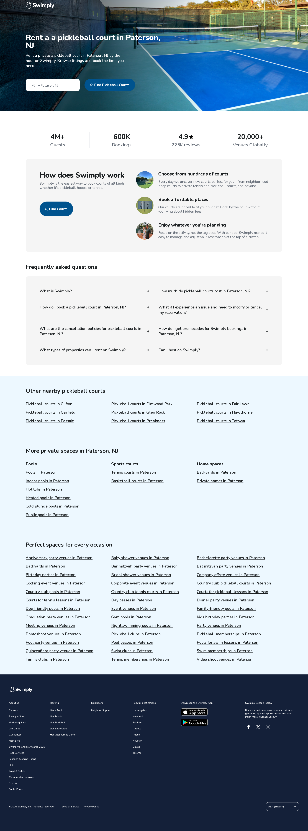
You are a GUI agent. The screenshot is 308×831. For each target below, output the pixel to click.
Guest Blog (15, 734)
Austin (136, 734)
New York (138, 716)
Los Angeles (140, 710)
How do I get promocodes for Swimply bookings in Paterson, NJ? (203, 331)
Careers (13, 710)
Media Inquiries (17, 722)
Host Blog (14, 740)
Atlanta (137, 728)
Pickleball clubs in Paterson (136, 634)
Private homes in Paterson (220, 481)
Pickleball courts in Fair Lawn (223, 404)
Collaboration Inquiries (21, 777)
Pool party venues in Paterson (52, 642)
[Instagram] (268, 727)
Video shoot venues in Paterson (224, 659)
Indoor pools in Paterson (47, 481)
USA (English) (276, 806)
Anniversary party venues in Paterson (59, 558)
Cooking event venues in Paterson (56, 583)
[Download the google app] (194, 722)
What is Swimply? (56, 291)
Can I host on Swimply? (179, 350)
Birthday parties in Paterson (51, 575)
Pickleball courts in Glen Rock (138, 412)
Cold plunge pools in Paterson (52, 506)
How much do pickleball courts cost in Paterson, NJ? (204, 291)
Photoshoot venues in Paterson (53, 634)
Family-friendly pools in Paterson (226, 608)
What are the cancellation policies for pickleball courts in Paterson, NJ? (90, 331)
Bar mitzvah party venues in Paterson (144, 566)
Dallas (136, 747)
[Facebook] (248, 727)
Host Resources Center (63, 734)
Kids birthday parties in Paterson (226, 617)
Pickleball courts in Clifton (49, 404)
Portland (137, 722)
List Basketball (58, 728)
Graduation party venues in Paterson (58, 617)
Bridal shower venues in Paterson (141, 575)
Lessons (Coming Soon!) (22, 759)
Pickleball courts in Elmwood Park (142, 404)
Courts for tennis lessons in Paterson (58, 600)
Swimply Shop (17, 716)
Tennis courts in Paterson (133, 472)
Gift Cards (14, 728)
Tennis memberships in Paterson (140, 659)
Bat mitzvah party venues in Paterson (230, 566)
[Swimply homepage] (154, 5)
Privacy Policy (91, 806)
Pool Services (16, 753)
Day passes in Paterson (131, 600)
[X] (258, 727)
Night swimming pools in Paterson (142, 625)
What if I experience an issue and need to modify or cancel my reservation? (210, 310)
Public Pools (16, 789)
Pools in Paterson (41, 472)
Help (11, 765)
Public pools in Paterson (47, 515)
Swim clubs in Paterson (132, 651)
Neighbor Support (101, 710)
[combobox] (53, 85)
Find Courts (58, 209)
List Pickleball (58, 722)
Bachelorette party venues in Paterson (231, 558)
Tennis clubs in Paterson (47, 659)
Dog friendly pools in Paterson (53, 608)
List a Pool (56, 710)
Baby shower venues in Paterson (140, 558)
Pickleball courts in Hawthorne (224, 412)
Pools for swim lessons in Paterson (227, 642)
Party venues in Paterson (219, 625)
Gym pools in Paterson (131, 617)
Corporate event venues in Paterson (142, 583)
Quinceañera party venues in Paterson (59, 651)
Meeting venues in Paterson (50, 625)
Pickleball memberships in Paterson (229, 634)
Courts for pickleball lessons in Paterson (232, 591)
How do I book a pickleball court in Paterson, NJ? (83, 307)
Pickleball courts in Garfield (50, 412)
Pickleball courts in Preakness (138, 421)
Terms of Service (69, 806)
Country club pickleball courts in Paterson (234, 583)
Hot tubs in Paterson (44, 489)
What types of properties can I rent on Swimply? (83, 350)
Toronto (137, 753)
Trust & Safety (17, 771)
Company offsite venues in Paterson (228, 575)
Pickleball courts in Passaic (50, 421)
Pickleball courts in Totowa (221, 421)
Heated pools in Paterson (48, 498)
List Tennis (56, 716)
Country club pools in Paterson (53, 591)
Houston (137, 740)
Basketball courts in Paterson (137, 481)
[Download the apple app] (194, 711)
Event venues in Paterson (133, 608)
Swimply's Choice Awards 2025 (27, 747)
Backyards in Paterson (216, 472)
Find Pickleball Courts (111, 84)
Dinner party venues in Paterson (225, 600)
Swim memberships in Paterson (225, 651)
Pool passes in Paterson (132, 642)
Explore (13, 783)
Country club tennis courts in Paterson (145, 591)
